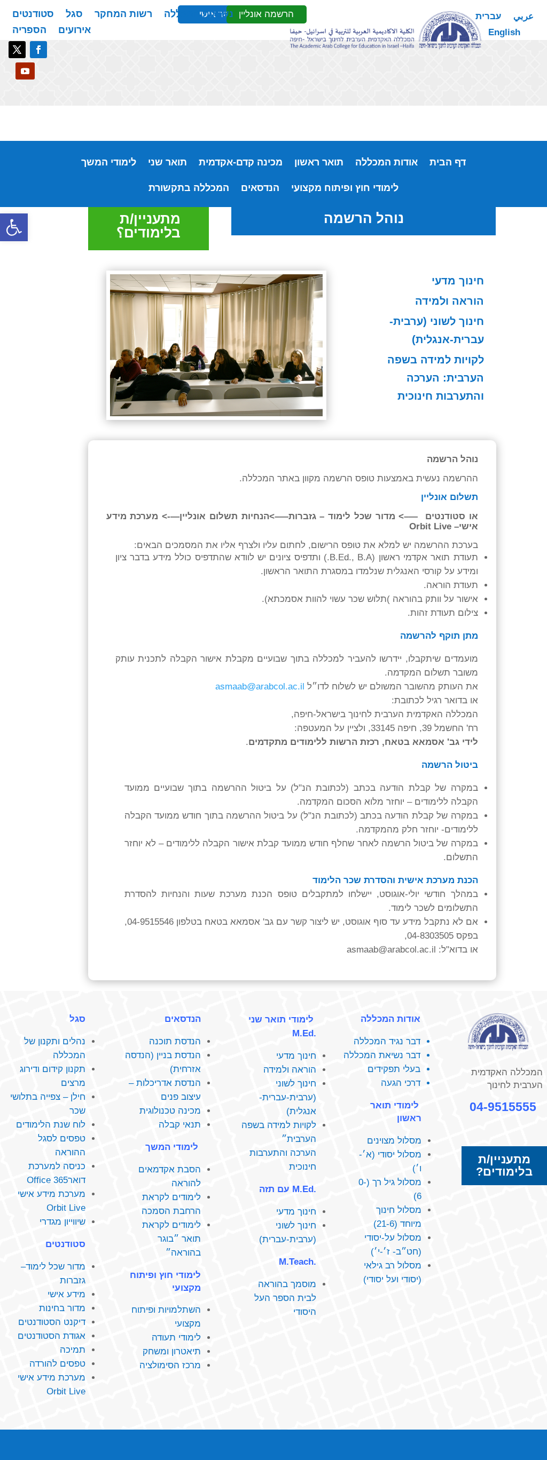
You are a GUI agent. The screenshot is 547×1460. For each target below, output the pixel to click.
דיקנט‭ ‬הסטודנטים (51, 1322)
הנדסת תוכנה (175, 1041)
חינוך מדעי (458, 281)
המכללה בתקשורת (189, 188)
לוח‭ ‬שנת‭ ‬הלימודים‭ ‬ (49, 1125)
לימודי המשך (108, 163)
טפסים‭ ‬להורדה (57, 1364)
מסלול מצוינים (394, 1141)
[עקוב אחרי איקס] (17, 49)
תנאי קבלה (180, 1125)
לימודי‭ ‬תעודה (176, 1337)
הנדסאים (260, 188)
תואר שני (167, 163)
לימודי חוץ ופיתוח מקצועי (344, 188)
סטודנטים (33, 14)
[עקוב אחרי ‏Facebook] (38, 49)
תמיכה (72, 1350)
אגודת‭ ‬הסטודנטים (51, 1336)
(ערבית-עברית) (287, 1239)
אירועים (74, 30)
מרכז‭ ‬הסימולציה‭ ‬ (169, 1365)
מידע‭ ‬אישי (66, 1294)
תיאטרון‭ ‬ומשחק (172, 1351)
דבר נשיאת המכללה (381, 1055)
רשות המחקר (123, 14)
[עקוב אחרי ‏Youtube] (25, 71)
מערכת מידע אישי (51, 1194)
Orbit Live (65, 1208)
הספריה (29, 30)
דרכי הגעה (400, 1083)
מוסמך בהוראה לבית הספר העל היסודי (285, 1298)
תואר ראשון (318, 163)
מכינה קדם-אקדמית (241, 163)
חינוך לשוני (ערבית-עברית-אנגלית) (436, 330)
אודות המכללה (386, 163)
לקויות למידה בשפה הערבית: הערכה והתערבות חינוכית (435, 378)
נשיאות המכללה (198, 14)
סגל (74, 14)
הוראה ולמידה (449, 301)
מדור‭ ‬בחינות (62, 1308)
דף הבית (447, 163)
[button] (14, 227)
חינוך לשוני (296, 1225)
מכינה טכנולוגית (170, 1111)
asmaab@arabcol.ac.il (259, 686)
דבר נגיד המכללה (387, 1041)
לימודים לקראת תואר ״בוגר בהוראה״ (171, 1239)
